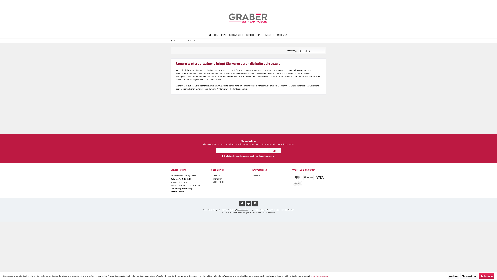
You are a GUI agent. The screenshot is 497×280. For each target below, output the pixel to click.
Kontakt (256, 175)
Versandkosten (242, 210)
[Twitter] (248, 203)
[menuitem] (323, 2)
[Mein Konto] (311, 2)
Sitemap (216, 175)
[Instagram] (255, 203)
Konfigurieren (487, 276)
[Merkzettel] (317, 2)
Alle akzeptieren (469, 276)
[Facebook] (242, 203)
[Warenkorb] (323, 2)
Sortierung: (292, 50)
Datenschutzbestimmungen (238, 156)
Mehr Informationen (319, 276)
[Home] (210, 35)
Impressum (217, 179)
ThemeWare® (270, 213)
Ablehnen (453, 276)
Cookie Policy (218, 182)
